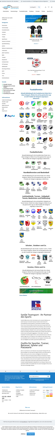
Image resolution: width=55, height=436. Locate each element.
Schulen (4, 34)
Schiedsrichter (5, 62)
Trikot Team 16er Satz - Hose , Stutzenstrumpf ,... (36, 40)
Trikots (3, 36)
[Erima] (36, 305)
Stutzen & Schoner (6, 41)
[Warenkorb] (51, 7)
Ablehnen (23, 434)
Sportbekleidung (6, 43)
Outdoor (4, 32)
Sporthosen (4, 39)
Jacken (3, 46)
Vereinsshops (5, 27)
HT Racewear (5, 64)
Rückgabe (18, 393)
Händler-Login (5, 101)
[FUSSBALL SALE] (36, 51)
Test (3, 75)
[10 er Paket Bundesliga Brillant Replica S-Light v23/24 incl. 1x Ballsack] (36, 62)
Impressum (4, 110)
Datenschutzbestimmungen (38, 379)
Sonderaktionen (5, 78)
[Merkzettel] (48, 7)
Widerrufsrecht (5, 105)
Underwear (4, 50)
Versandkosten (24, 421)
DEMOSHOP (4, 66)
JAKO (3, 71)
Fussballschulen (5, 30)
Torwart (4, 57)
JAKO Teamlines (5, 52)
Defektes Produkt (20, 390)
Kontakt (4, 103)
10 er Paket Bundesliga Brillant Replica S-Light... (36, 71)
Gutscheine (4, 25)
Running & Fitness (6, 68)
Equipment (4, 59)
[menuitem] (51, 7)
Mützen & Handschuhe (7, 48)
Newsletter (32, 391)
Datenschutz (5, 107)
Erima (3, 73)
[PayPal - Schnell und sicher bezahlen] (9, 116)
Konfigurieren (31, 434)
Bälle (3, 55)
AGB (3, 109)
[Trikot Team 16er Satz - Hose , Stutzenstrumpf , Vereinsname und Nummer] (36, 31)
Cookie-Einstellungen (7, 100)
